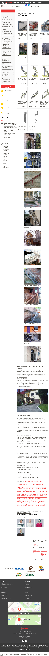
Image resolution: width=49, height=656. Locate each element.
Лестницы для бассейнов (41, 488)
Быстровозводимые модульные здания (6, 22)
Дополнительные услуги (7, 31)
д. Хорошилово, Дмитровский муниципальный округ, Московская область (44, 553)
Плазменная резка (4, 587)
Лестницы (27, 586)
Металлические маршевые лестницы (27, 488)
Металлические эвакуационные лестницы (36, 504)
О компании (16, 2)
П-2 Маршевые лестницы (38, 505)
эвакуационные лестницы (22, 377)
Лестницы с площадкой (29, 501)
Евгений (21, 537)
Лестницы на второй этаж (38, 490)
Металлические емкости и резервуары (7, 67)
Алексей (39, 527)
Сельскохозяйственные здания (7, 20)
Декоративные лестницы (22, 485)
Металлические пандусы (7, 77)
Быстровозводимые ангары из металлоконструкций (7, 27)
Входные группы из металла (6, 29)
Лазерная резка (4, 586)
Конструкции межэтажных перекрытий (7, 14)
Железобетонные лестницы (30, 494)
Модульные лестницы (21, 491)
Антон (30, 527)
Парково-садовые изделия (7, 49)
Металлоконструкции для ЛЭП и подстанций (7, 39)
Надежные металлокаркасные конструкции (6, 44)
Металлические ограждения (5, 75)
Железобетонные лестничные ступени (24, 482)
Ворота (26, 583)
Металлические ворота (7, 64)
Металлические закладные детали (7, 70)
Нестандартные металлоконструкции (6, 48)
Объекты (34, 2)
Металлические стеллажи (7, 35)
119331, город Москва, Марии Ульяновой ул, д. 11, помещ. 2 (36, 551)
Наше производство (26, 2)
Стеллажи (27, 584)
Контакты (4, 3)
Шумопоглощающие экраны (6, 82)
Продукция (9, 2)
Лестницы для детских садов (40, 495)
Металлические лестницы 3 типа (27, 495)
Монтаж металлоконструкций (7, 588)
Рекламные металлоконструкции (6, 55)
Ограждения (27, 588)
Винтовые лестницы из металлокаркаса (35, 484)
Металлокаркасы (4, 592)
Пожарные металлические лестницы (40, 482)
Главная (3, 2)
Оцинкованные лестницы (22, 484)
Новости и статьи (28, 595)
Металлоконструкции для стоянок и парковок (7, 42)
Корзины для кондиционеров (5, 60)
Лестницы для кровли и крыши (32, 498)
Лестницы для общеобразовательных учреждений (32, 499)
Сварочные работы (5, 583)
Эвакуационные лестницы (31, 491)
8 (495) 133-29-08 (34, 6)
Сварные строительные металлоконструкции (7, 57)
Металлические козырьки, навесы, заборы (7, 72)
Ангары (2, 595)
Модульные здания (5, 594)
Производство (28, 598)
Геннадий (21, 527)
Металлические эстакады (7, 36)
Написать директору (17, 6)
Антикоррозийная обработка (7, 584)
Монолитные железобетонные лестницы (29, 502)
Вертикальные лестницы (30, 487)
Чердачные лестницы (28, 490)
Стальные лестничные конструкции (6, 17)
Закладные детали (4, 596)
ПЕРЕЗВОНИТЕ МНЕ (44, 5)
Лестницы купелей (20, 490)
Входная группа (28, 587)
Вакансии (40, 2)
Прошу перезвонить (36, 545)
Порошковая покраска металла (6, 52)
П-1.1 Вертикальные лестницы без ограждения (31, 492)
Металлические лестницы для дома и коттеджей (27, 497)
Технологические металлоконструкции (6, 79)
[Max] (26, 5)
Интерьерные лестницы (38, 481)
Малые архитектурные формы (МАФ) (6, 62)
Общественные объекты (7, 24)
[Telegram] (29, 5)
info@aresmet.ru (24, 512)
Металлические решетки (7, 33)
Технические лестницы (28, 481)
